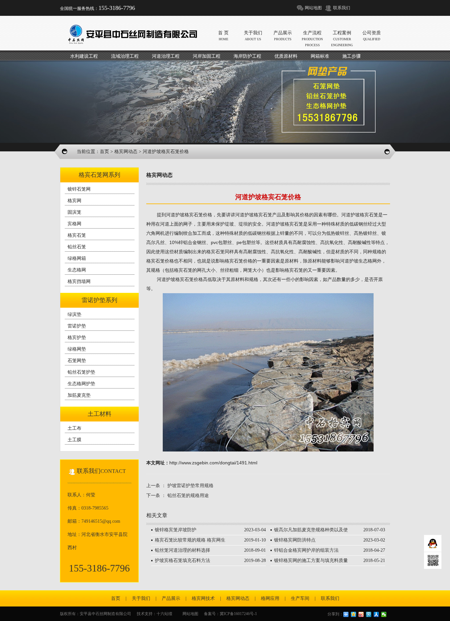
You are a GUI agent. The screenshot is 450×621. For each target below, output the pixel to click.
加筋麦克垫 (79, 395)
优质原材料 (285, 56)
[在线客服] (433, 543)
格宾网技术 (203, 598)
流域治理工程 (125, 56)
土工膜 (74, 439)
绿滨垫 (74, 314)
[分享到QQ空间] (353, 614)
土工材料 (99, 414)
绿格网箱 (77, 258)
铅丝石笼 (77, 246)
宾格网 (74, 223)
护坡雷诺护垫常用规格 (190, 485)
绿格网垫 (77, 349)
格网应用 (270, 598)
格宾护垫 (77, 337)
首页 (104, 151)
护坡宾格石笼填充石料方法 (182, 560)
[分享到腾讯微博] (369, 614)
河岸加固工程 (206, 56)
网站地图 (313, 7)
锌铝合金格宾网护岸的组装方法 (306, 550)
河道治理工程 (166, 56)
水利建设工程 (84, 56)
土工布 (74, 428)
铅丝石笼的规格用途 (188, 495)
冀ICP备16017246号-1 (238, 613)
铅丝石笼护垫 (81, 372)
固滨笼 (74, 212)
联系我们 (341, 7)
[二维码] (433, 560)
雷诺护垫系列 (99, 300)
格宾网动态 (125, 151)
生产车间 (300, 598)
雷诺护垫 (77, 326)
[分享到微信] (384, 614)
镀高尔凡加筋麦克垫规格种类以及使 (311, 529)
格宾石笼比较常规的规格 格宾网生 (190, 540)
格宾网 (74, 200)
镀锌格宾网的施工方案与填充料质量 (311, 560)
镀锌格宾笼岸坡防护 (175, 529)
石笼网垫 (77, 360)
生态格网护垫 (81, 383)
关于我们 (141, 598)
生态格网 (77, 269)
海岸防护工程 (247, 56)
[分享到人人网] (376, 614)
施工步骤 (351, 56)
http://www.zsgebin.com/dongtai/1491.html (213, 462)
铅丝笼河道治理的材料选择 (182, 550)
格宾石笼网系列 (99, 174)
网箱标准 (320, 56)
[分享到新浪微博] (361, 614)
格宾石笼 (77, 235)
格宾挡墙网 (79, 281)
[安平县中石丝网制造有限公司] (131, 34)
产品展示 (171, 598)
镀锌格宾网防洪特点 (295, 540)
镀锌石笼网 (79, 189)
